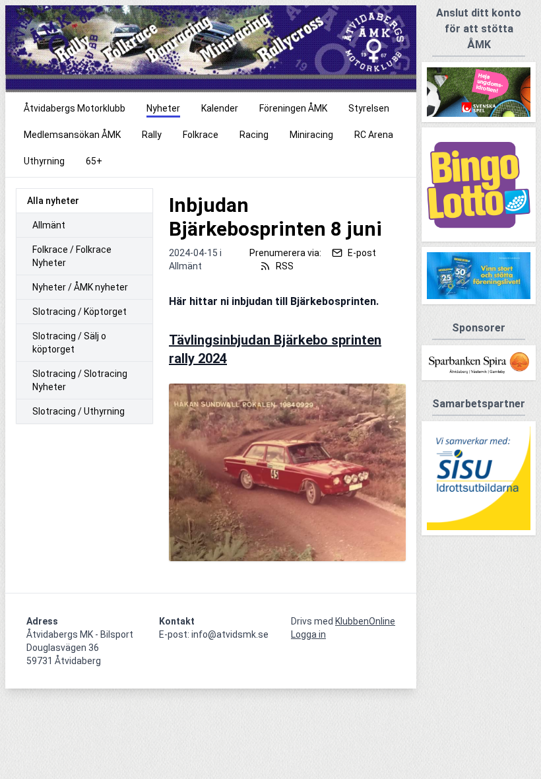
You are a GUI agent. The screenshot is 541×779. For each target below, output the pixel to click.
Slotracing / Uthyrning (78, 411)
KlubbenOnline (365, 621)
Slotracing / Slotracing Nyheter (79, 380)
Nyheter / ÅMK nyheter (80, 287)
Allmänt (48, 225)
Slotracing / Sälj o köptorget (69, 343)
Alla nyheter (53, 200)
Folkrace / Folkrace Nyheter (71, 256)
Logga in (308, 634)
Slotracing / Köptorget (79, 311)
